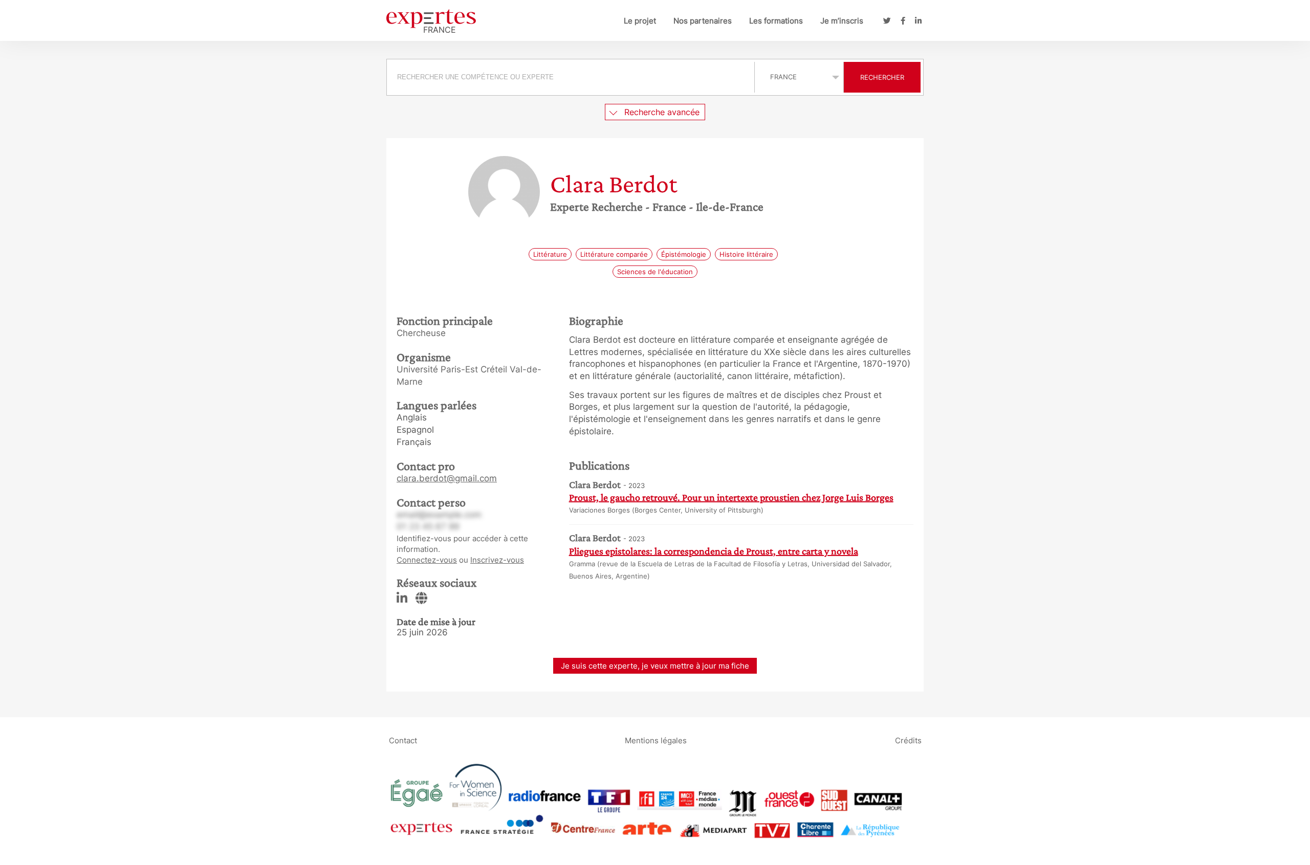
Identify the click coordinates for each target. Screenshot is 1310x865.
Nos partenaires (702, 21)
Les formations (776, 21)
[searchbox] (570, 77)
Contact (403, 740)
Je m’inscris (841, 21)
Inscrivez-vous (497, 560)
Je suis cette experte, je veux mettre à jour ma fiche (655, 666)
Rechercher (882, 77)
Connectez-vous (427, 560)
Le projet (640, 21)
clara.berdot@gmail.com (447, 478)
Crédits (908, 740)
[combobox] (571, 77)
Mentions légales (656, 740)
